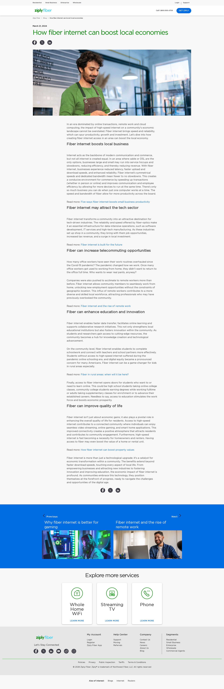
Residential (37, 2)
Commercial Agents (175, 651)
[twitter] (46, 651)
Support (186, 2)
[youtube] (61, 651)
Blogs (110, 681)
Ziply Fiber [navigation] (36, 18)
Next (175, 517)
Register (91, 642)
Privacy (92, 662)
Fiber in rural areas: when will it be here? (105, 374)
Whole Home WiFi (77, 609)
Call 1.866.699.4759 (164, 10)
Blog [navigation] (45, 18)
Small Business (51, 2)
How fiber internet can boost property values (107, 450)
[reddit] (69, 651)
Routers (131, 681)
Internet (120, 681)
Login (177, 2)
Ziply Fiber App (94, 645)
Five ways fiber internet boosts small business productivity (115, 202)
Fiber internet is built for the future (101, 245)
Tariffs (121, 662)
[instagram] (76, 651)
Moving (116, 642)
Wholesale (77, 2)
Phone (147, 605)
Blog (142, 651)
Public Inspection (107, 662)
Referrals (117, 645)
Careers (143, 645)
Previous (52, 517)
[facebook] (38, 651)
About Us (144, 648)
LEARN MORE (77, 621)
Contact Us (145, 640)
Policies (81, 662)
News (142, 642)
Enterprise (65, 2)
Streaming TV (112, 607)
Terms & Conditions (137, 662)
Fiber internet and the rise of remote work (106, 306)
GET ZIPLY (184, 11)
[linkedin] (54, 651)
